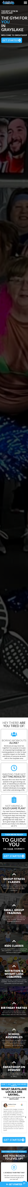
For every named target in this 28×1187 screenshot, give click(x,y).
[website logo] (10, 2)
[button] (2, 1117)
